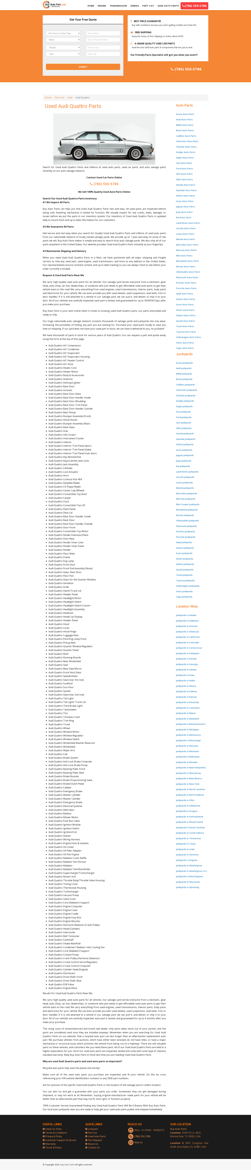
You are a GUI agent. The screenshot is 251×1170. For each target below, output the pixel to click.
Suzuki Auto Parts (185, 320)
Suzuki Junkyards (184, 569)
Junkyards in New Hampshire (191, 767)
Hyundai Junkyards (185, 438)
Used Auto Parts (97, 1136)
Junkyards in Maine (186, 713)
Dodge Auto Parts (185, 152)
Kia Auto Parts (183, 217)
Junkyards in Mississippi (188, 740)
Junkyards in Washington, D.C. (191, 870)
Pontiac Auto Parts (186, 282)
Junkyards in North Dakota (190, 794)
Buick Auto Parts (185, 130)
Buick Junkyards (184, 379)
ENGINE (102, 5)
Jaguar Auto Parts (185, 206)
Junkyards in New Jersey (188, 773)
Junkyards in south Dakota (190, 832)
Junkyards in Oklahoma (188, 805)
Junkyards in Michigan (187, 729)
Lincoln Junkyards (185, 477)
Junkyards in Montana (187, 751)
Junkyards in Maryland (187, 718)
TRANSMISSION (118, 5)
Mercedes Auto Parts (187, 244)
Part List (59, 97)
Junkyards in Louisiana (187, 707)
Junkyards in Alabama (187, 620)
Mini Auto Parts (184, 255)
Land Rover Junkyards (187, 471)
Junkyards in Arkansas (187, 631)
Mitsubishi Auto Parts (187, 260)
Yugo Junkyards (184, 596)
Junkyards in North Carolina (190, 789)
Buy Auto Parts (178, 1129)
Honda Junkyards (185, 433)
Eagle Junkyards (184, 406)
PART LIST (148, 5)
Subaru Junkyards (185, 564)
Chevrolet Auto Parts (187, 141)
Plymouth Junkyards (186, 526)
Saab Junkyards (184, 542)
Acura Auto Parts (185, 114)
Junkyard (93, 1129)
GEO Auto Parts (184, 173)
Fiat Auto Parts (184, 163)
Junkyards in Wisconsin (188, 881)
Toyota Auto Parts (186, 331)
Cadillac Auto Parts (186, 135)
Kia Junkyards (183, 466)
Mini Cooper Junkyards (187, 504)
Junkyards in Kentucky (187, 702)
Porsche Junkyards (185, 536)
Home (48, 97)
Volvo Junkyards (184, 591)
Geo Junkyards (183, 422)
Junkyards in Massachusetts (191, 723)
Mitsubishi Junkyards (187, 509)
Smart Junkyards (184, 558)
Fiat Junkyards (183, 411)
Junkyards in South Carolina (190, 827)
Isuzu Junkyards (184, 449)
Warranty (50, 1143)
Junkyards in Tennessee (188, 838)
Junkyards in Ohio (185, 800)
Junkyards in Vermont (187, 854)
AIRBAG (134, 5)
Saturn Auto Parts (185, 299)
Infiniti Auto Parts (185, 195)
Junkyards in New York (187, 783)
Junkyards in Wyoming (187, 887)
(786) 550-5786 (196, 6)
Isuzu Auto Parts (185, 201)
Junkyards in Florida (186, 658)
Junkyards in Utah (185, 849)
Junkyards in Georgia (187, 664)
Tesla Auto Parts (185, 326)
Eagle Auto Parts (185, 157)
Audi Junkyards (183, 368)
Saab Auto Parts (184, 293)
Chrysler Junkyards (185, 395)
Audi (70, 97)
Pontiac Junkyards (185, 531)
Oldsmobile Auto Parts (188, 271)
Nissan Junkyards (185, 515)
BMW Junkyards (184, 373)
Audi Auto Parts (184, 119)
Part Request (95, 1140)
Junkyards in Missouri (187, 745)
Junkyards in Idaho (185, 680)
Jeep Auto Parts (184, 212)
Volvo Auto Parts (185, 342)
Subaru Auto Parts (185, 315)
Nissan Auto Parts (185, 266)
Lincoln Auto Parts (186, 228)
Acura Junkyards (184, 362)
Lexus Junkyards (184, 482)
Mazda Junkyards (185, 487)
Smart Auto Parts (185, 309)
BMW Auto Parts (184, 124)
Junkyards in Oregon (186, 811)
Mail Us (139, 1142)
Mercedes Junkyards (186, 493)
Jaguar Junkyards (185, 455)
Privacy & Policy (53, 1136)
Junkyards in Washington (189, 865)
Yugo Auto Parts (185, 348)
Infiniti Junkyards (185, 444)
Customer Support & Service (60, 1140)
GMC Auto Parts (184, 179)
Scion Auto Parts (185, 304)
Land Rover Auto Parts (188, 222)
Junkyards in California (188, 636)
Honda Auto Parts (185, 184)
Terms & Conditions (56, 1132)
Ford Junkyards (184, 417)
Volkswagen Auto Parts (188, 337)
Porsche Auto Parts (186, 288)
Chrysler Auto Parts (186, 146)
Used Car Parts (53, 1129)
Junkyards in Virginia (186, 860)
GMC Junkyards (184, 428)
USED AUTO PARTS (168, 5)
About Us (93, 1143)
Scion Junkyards (184, 553)
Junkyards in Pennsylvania (189, 816)
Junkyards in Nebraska (187, 756)
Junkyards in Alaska (186, 615)
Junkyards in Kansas (186, 696)
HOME (91, 5)
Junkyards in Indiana (186, 691)
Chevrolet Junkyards (186, 389)
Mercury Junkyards (185, 498)
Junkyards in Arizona (186, 626)
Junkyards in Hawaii (186, 669)
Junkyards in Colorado (187, 642)
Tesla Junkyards (184, 574)
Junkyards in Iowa (185, 675)
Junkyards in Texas (186, 843)
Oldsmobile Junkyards (187, 520)
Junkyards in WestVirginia (189, 876)
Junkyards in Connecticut (189, 647)
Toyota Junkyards (185, 580)
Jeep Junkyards (183, 460)
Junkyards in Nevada (186, 762)
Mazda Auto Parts (185, 239)
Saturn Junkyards (185, 547)
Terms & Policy (53, 1147)
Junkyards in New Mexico (189, 778)
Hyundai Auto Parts (186, 190)
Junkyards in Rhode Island (189, 821)
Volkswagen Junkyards (188, 585)
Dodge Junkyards (185, 400)
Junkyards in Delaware (187, 653)
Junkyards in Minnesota (188, 734)
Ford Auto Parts (184, 168)
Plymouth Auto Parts (187, 277)
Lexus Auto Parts (185, 233)
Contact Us (94, 1147)
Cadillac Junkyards (185, 384)
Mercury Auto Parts (186, 250)
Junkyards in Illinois (186, 685)
